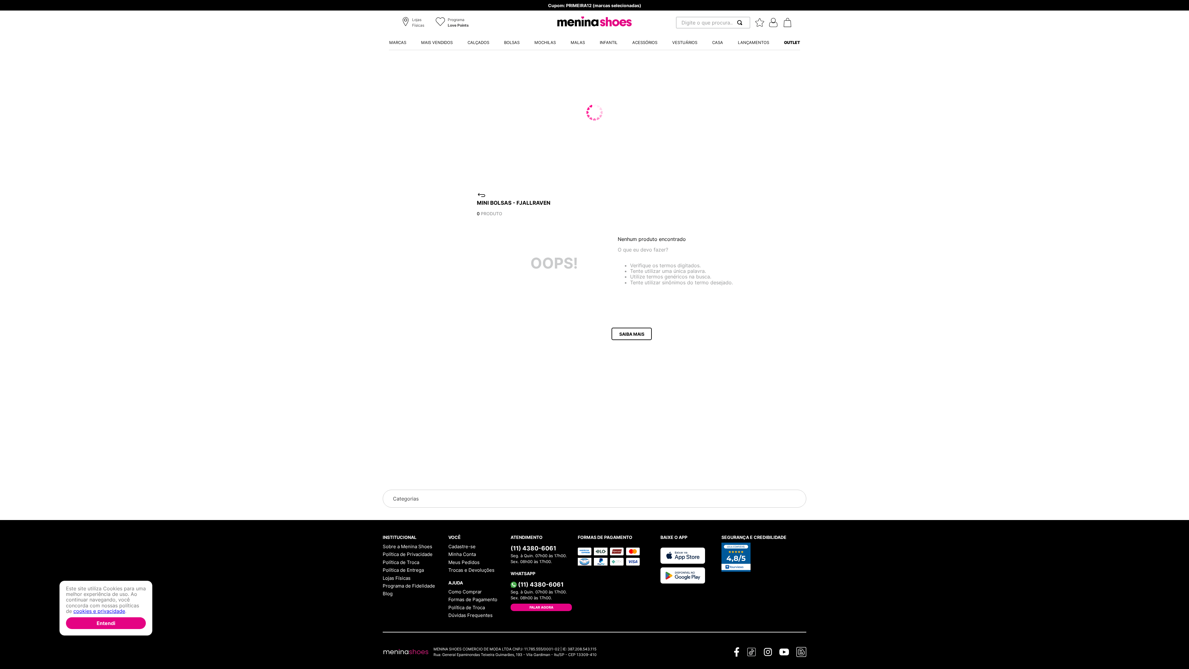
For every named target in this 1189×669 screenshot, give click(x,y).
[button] (414, 23)
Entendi (106, 623)
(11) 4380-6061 (533, 548)
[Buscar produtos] (741, 22)
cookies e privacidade (99, 611)
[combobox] (713, 22)
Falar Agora (541, 607)
